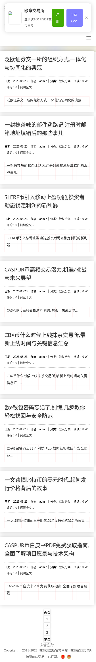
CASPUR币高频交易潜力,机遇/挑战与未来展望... (42, 310)
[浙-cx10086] (63, 656)
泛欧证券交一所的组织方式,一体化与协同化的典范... (45, 100)
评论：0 (12, 87)
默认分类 (65, 81)
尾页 (47, 639)
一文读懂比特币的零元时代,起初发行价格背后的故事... (47, 520)
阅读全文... (27, 87)
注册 (57, 17)
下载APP (74, 17)
